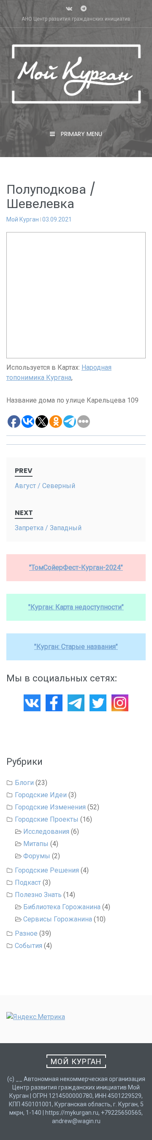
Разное (26, 933)
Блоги (24, 783)
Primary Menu (80, 134)
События (28, 946)
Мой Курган (22, 219)
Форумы (36, 856)
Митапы (36, 844)
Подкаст (28, 882)
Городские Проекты (47, 819)
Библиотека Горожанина (61, 907)
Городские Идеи (41, 795)
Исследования (46, 832)
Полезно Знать (38, 895)
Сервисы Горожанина (57, 919)
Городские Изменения (50, 807)
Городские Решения (47, 870)
